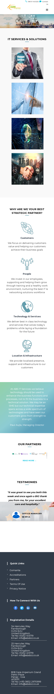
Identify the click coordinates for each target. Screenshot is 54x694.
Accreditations (18, 575)
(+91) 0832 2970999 (30, 681)
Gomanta (15, 570)
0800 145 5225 (33, 1)
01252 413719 (26, 635)
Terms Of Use (17, 584)
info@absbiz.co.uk (29, 638)
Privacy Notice (18, 588)
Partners (14, 579)
